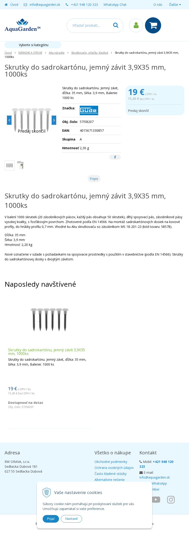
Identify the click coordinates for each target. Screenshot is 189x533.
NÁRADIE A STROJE (30, 53)
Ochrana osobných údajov (114, 467)
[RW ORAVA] (156, 499)
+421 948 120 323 (84, 4)
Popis (94, 178)
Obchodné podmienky (110, 461)
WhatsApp (159, 483)
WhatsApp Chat (115, 4)
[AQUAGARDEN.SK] (172, 499)
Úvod (14, 4)
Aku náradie (57, 53)
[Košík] (154, 25)
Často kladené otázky (110, 473)
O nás (158, 4)
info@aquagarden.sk (45, 4)
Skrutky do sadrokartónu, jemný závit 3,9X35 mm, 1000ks (46, 351)
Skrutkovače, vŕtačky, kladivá (89, 53)
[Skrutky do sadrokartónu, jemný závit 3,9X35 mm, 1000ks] (32, 120)
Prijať (51, 519)
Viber (155, 489)
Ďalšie (174, 4)
